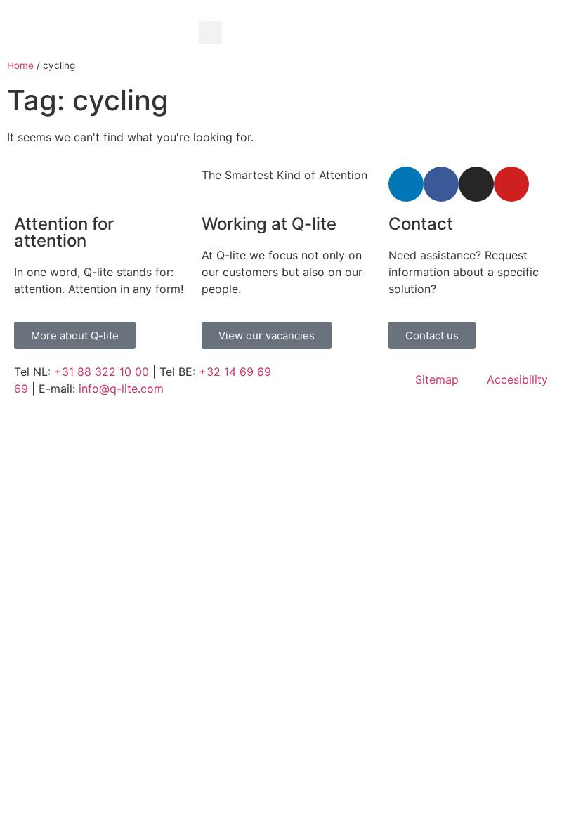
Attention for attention (64, 232)
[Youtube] (511, 184)
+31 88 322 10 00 (101, 372)
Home (20, 65)
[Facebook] (441, 184)
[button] (210, 32)
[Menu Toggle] (384, 14)
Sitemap (437, 379)
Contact (420, 224)
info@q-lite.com (121, 388)
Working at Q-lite (269, 224)
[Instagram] (476, 184)
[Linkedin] (406, 184)
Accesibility (517, 379)
